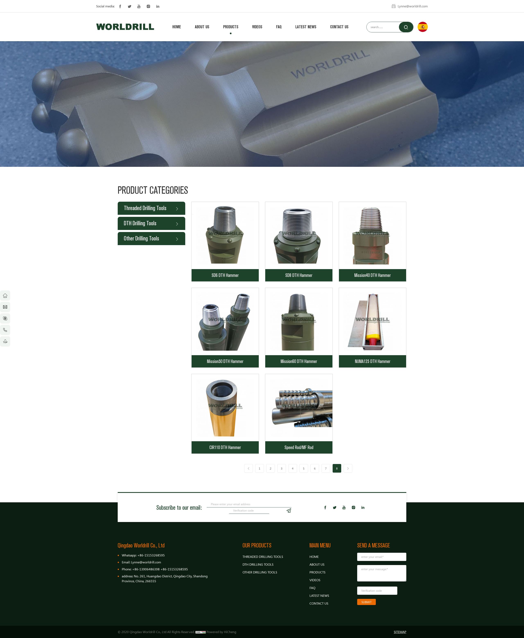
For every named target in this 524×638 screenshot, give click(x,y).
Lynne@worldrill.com (413, 6)
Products (230, 27)
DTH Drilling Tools (140, 223)
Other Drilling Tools (141, 238)
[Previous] (248, 468)
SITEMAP (400, 632)
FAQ (278, 27)
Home (176, 27)
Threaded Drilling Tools (145, 208)
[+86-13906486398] (5, 330)
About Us (202, 27)
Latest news (305, 27)
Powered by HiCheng (221, 632)
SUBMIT (366, 602)
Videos (257, 27)
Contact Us (339, 27)
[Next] (348, 468)
